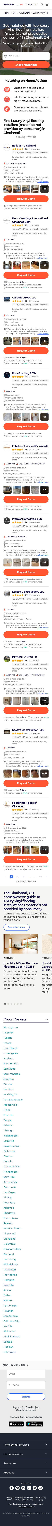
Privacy (9, 1499)
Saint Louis (9, 1187)
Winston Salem (12, 1228)
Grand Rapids (11, 1166)
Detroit (7, 1161)
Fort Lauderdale (13, 1099)
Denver (7, 1084)
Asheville (8, 1207)
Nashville (8, 1285)
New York (9, 1202)
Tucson (7, 1037)
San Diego (9, 1068)
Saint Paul (9, 1176)
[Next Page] (47, 876)
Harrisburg (9, 1259)
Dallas (6, 1295)
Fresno (7, 1043)
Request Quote (26, 198)
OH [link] (14, 13)
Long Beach (10, 1048)
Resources (9, 1463)
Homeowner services (16, 1444)
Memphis (8, 1279)
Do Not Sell (28, 1499)
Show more (44, 182)
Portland (8, 1254)
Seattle (7, 1341)
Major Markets (14, 1019)
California (18, 1499)
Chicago (8, 1130)
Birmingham (10, 1027)
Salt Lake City (11, 1321)
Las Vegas (9, 1192)
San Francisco (11, 1073)
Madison (8, 1346)
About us (8, 1472)
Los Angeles (10, 1053)
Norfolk (7, 1326)
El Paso (7, 1300)
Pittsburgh (9, 1269)
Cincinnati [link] (24, 13)
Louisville (8, 1140)
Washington (10, 1094)
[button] (7, 189)
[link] (26, 152)
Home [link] (6, 13)
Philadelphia (10, 1264)
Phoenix (8, 1032)
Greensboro (10, 1218)
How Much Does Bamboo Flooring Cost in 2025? (20, 965)
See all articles (16, 927)
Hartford (8, 1089)
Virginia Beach (11, 1336)
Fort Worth (9, 1305)
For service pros (13, 1454)
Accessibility (40, 1499)
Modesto (8, 1058)
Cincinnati (9, 1233)
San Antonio (10, 1316)
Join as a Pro (32, 4)
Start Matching (26, 65)
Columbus (9, 1243)
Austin (7, 1290)
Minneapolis (10, 1171)
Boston (7, 1156)
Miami (6, 1109)
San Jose (8, 1079)
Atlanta (7, 1125)
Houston (8, 1310)
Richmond (9, 1331)
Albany (7, 1197)
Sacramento (10, 1063)
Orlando (8, 1115)
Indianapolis (10, 1135)
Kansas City (10, 1182)
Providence (10, 1274)
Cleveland (9, 1238)
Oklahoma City (12, 1249)
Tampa (7, 1120)
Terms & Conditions (26, 1506)
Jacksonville (10, 1104)
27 (40, 876)
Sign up (26, 1396)
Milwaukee (9, 1352)
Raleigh (7, 1223)
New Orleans (11, 1146)
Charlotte (9, 1213)
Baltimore (9, 1151)
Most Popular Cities (14, 1365)
